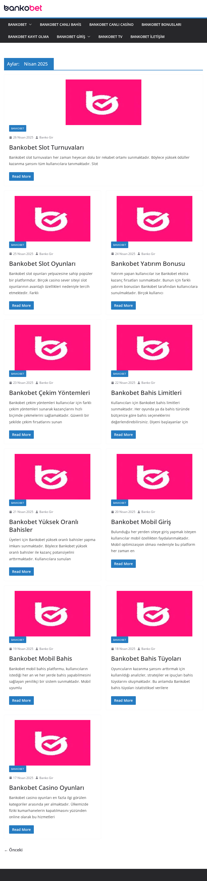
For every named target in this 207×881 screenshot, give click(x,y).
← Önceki (13, 850)
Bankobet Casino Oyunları (46, 787)
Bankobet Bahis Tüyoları (146, 658)
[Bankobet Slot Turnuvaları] (103, 102)
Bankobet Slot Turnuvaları (46, 147)
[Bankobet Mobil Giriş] (154, 476)
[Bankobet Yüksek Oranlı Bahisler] (52, 476)
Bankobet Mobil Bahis (40, 658)
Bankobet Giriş (71, 36)
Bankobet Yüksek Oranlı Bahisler (43, 525)
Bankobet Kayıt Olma (28, 36)
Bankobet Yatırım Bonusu (148, 263)
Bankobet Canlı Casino (111, 24)
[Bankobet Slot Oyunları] (52, 219)
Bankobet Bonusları (161, 24)
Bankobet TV (110, 36)
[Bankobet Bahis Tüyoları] (154, 613)
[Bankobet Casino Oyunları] (52, 743)
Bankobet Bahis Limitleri (146, 392)
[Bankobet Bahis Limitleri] (154, 347)
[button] (29, 24)
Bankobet (17, 24)
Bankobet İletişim (148, 36)
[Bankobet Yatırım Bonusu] (154, 219)
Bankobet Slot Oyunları (42, 263)
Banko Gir (46, 137)
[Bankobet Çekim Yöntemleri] (52, 347)
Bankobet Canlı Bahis (60, 24)
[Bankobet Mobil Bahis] (52, 613)
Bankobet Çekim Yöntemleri (49, 392)
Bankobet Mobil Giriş (141, 521)
